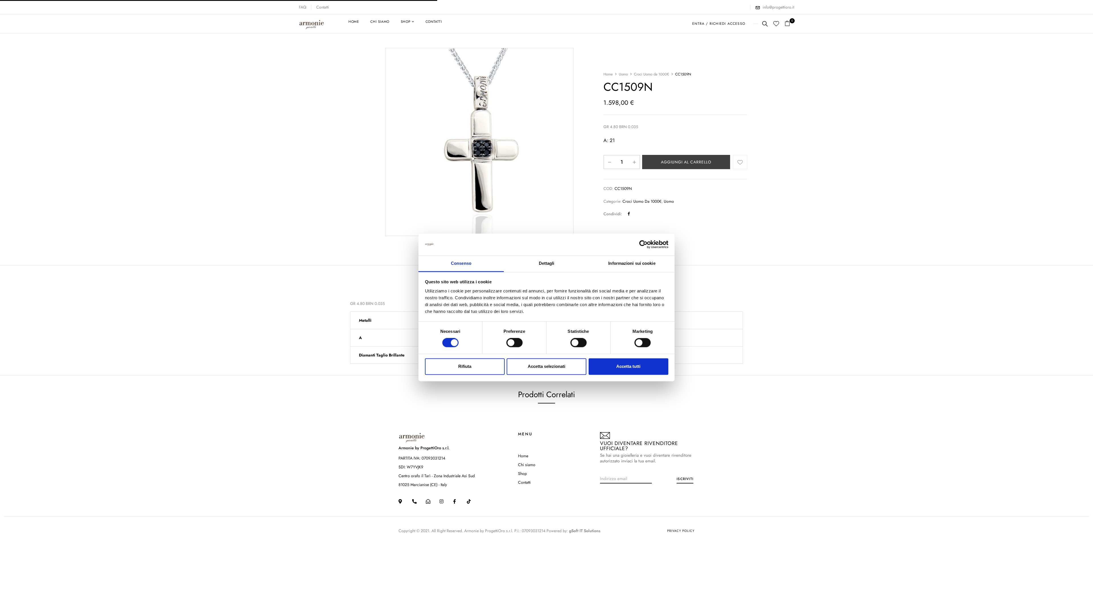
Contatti (322, 7)
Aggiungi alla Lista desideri (740, 162)
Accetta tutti (628, 366)
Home (608, 74)
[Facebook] (629, 214)
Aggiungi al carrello (686, 162)
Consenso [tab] (461, 263)
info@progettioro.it (778, 7)
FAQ (302, 7)
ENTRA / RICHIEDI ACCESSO (718, 23)
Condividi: (612, 214)
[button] (789, 23)
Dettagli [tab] (546, 263)
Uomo (623, 74)
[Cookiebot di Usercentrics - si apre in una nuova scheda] (643, 244)
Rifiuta (464, 366)
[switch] (514, 342)
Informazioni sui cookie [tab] (631, 263)
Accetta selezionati (546, 366)
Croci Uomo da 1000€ (651, 74)
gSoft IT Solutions (584, 531)
